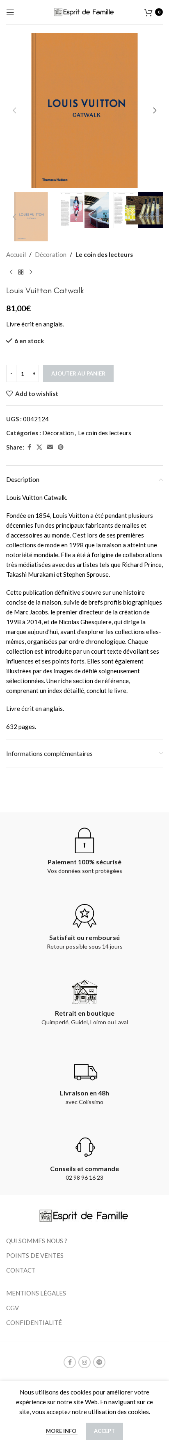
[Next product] (31, 272)
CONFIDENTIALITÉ (34, 1322)
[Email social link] (50, 447)
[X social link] (39, 447)
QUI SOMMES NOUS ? (36, 1240)
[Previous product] (11, 272)
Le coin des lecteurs (104, 254)
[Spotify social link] (99, 1362)
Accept (104, 1431)
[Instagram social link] (84, 1362)
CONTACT (21, 1270)
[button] (14, 110)
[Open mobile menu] (10, 12)
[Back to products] (21, 272)
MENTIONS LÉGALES (36, 1293)
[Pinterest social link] (60, 447)
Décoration (50, 254)
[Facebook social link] (29, 447)
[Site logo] (84, 11)
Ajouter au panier (78, 373)
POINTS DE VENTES (35, 1255)
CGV (12, 1307)
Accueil (16, 254)
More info (62, 1431)
